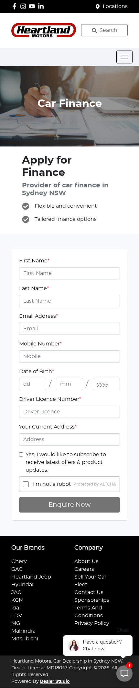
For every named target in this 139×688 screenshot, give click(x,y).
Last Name (34, 288)
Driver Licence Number (50, 399)
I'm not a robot (52, 484)
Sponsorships (91, 600)
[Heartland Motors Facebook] (15, 6)
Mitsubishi (24, 638)
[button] (124, 57)
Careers (84, 569)
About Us (86, 561)
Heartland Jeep (31, 577)
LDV (16, 615)
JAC (16, 592)
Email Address (38, 316)
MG (15, 623)
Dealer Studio (55, 681)
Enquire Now (69, 505)
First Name (34, 260)
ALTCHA (108, 484)
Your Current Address (48, 426)
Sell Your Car (90, 577)
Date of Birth (36, 371)
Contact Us (88, 592)
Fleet (81, 584)
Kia (15, 607)
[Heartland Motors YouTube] (33, 6)
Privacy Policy (91, 623)
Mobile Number (40, 343)
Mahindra (23, 631)
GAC (17, 569)
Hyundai (22, 584)
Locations (115, 6)
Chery (19, 561)
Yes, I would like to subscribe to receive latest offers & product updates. (66, 462)
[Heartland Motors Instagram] (24, 6)
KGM (17, 600)
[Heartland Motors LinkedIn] (42, 6)
